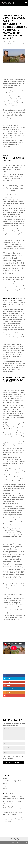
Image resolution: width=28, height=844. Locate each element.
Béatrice (6, 42)
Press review (6, 783)
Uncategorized (18, 44)
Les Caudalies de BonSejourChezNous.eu (14, 781)
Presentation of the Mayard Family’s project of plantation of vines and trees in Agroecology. (13, 819)
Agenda (5, 778)
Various (5, 788)
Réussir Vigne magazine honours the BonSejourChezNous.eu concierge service (13, 808)
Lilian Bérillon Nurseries (10, 429)
